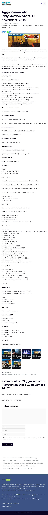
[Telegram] (10, 32)
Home (3, 25)
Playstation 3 (7, 372)
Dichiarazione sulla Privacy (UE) (10, 503)
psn (35, 374)
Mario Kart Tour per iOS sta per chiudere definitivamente (18, 466)
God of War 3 (30, 60)
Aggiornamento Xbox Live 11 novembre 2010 (19, 394)
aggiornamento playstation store (15, 25)
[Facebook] (3, 32)
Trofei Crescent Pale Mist (14, 400)
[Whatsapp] (8, 32)
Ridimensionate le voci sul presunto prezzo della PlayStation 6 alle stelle (23, 463)
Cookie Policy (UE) (7, 506)
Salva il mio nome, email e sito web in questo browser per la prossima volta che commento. (24, 439)
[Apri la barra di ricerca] (41, 3)
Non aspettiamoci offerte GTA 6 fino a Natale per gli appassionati (21, 460)
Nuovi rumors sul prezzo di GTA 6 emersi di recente (17, 468)
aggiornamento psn (27, 374)
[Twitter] (5, 32)
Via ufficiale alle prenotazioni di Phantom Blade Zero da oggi (20, 458)
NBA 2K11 (25, 68)
